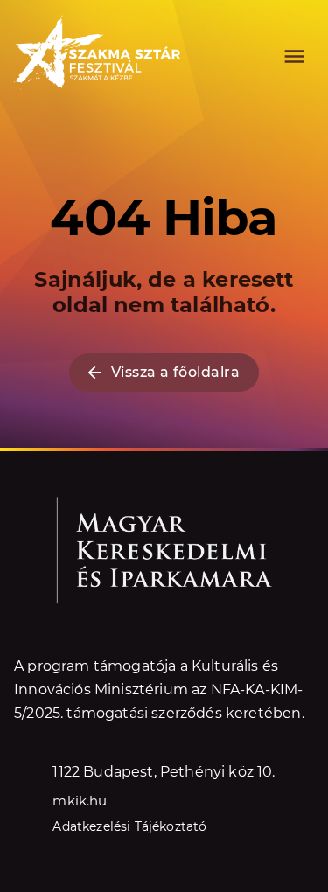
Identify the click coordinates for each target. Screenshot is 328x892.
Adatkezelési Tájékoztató (129, 826)
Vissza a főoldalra (175, 372)
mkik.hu (79, 800)
